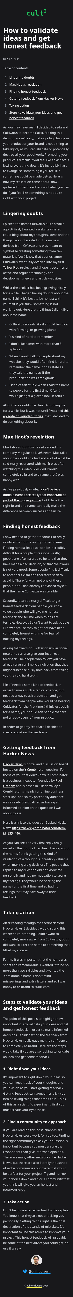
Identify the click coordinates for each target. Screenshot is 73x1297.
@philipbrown (40, 1271)
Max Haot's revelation (25, 84)
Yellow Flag (11, 267)
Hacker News (13, 764)
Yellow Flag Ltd (34, 1285)
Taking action (19, 105)
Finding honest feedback (27, 91)
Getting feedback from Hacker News (36, 98)
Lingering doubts (22, 77)
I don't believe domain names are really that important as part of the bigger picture (34, 494)
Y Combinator (35, 769)
